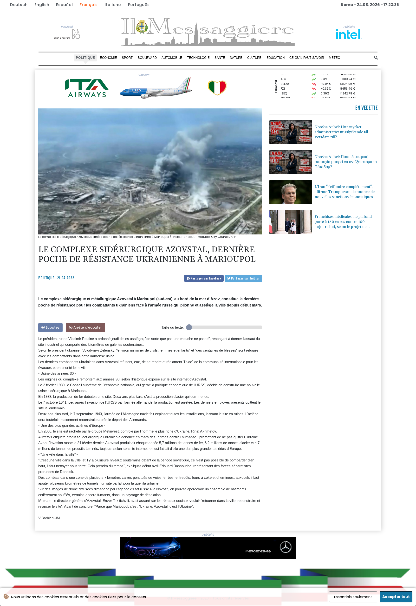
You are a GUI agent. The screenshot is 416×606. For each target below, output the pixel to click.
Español (64, 4)
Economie (108, 58)
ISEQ (284, 88)
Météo (334, 58)
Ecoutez (52, 327)
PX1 (283, 83)
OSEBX (285, 92)
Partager (205, 278)
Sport (127, 58)
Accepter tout (396, 596)
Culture (254, 58)
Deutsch (18, 4)
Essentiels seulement (353, 596)
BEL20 (285, 78)
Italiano (113, 4)
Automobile (172, 58)
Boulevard (147, 58)
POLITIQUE (46, 277)
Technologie (198, 58)
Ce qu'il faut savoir (306, 58)
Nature (236, 58)
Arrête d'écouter (87, 327)
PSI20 (284, 97)
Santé (219, 58)
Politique (85, 58)
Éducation (275, 58)
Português (139, 4)
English (41, 4)
